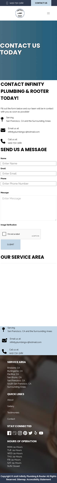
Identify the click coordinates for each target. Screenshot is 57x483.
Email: (3, 168)
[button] (48, 13)
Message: (5, 193)
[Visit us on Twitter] (30, 433)
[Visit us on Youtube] (41, 433)
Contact (11, 419)
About (10, 400)
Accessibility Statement (39, 479)
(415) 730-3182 (16, 3)
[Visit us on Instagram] (20, 433)
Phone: (3, 179)
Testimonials (13, 412)
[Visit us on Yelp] (36, 433)
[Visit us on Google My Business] (15, 433)
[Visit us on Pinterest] (25, 433)
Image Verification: (9, 225)
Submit (10, 244)
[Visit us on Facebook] (9, 433)
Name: (3, 158)
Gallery (10, 406)
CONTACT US (41, 3)
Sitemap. (21, 479)
